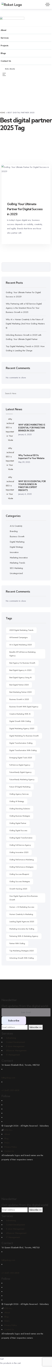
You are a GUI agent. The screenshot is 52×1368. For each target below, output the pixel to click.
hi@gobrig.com (8, 1260)
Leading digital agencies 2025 (21, 921)
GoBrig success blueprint (19, 874)
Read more (39, 238)
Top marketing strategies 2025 (21, 950)
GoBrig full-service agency (20, 845)
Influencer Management (16, 1233)
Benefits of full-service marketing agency (22, 654)
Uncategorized (16, 573)
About (7, 1134)
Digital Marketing (17, 541)
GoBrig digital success (18, 830)
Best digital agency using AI (20, 677)
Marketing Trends (17, 562)
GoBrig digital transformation (20, 837)
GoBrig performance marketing (21, 859)
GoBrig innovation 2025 (18, 852)
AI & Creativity (16, 526)
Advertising (11, 1220)
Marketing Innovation (19, 557)
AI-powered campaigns (18, 637)
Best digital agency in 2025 (20, 670)
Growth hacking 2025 (18, 888)
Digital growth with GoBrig (20, 721)
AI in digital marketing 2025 (20, 644)
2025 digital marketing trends (21, 630)
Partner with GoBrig (17, 943)
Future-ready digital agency (20, 772)
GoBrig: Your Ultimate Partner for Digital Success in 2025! (25, 209)
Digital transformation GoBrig (20, 743)
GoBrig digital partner (17, 823)
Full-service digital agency (19, 765)
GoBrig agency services (19, 794)
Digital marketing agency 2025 (21, 728)
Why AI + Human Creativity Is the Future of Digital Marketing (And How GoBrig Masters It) (25, 323)
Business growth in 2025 (19, 699)
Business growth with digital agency (23, 706)
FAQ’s (7, 1142)
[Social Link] (5, 1100)
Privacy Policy (10, 1146)
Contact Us (9, 1151)
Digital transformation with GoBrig (23, 750)
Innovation (14, 552)
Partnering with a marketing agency (23, 936)
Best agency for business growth (22, 663)
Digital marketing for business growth (24, 735)
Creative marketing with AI (20, 714)
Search (46, 267)
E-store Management (15, 1228)
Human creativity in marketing (21, 914)
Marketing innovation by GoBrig (21, 929)
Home (2, 112)
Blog (6, 1138)
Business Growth (17, 536)
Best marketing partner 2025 (20, 692)
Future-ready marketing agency (21, 779)
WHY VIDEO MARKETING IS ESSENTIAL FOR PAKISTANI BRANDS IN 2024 (31, 427)
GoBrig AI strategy (16, 801)
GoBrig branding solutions (19, 808)
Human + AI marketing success (21, 907)
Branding (14, 531)
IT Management (13, 1237)
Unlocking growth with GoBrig (21, 958)
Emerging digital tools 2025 (20, 757)
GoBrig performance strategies (21, 867)
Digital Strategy (16, 547)
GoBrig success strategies (19, 881)
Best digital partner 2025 (19, 684)
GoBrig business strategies (19, 816)
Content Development (15, 1224)
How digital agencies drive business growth (23, 898)
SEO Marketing (16, 568)
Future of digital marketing (19, 786)
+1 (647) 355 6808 (10, 1272)
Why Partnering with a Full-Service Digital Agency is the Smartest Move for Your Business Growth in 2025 (24, 308)
